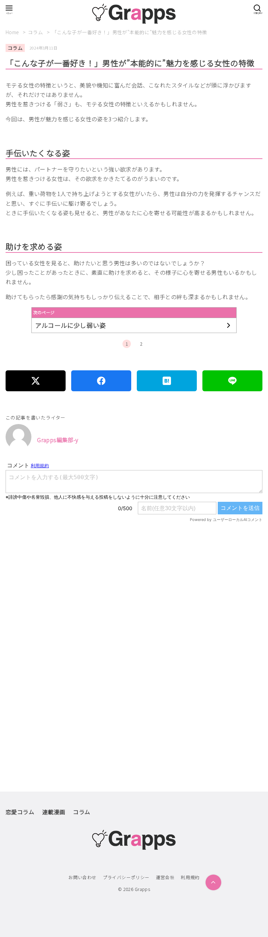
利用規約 (190, 877)
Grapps (142, 889)
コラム (36, 32)
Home (13, 32)
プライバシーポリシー (126, 877)
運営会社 (165, 877)
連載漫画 (53, 812)
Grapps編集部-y (57, 440)
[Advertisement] (134, 607)
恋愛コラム (20, 812)
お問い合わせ (82, 877)
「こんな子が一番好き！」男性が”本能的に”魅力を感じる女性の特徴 (129, 32)
